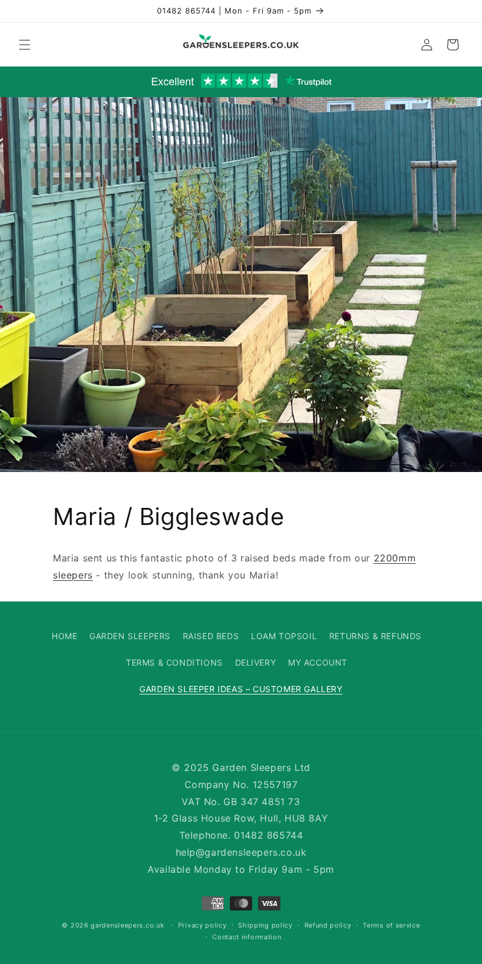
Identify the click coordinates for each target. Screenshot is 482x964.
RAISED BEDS (211, 636)
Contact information (246, 937)
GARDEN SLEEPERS (129, 636)
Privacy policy (202, 925)
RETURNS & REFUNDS (375, 636)
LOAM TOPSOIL (284, 636)
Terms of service (391, 925)
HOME (64, 636)
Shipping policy (265, 925)
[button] (25, 45)
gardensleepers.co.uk (127, 925)
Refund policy (328, 925)
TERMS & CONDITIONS (174, 662)
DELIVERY (255, 662)
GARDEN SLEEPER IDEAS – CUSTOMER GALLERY (240, 689)
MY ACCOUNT (317, 662)
